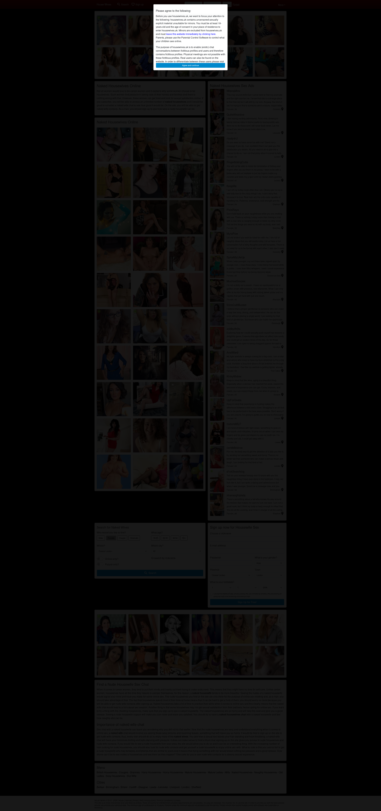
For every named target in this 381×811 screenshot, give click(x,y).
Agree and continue (190, 65)
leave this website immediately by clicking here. (191, 34)
